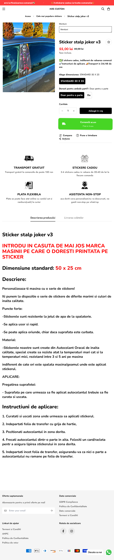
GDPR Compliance (68, 502)
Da (88, 95)
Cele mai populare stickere (49, 16)
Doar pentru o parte (72, 95)
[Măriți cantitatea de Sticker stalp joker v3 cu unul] (74, 111)
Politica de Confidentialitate (73, 506)
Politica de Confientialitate (15, 538)
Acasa (28, 16)
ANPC (5, 533)
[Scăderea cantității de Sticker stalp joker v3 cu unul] (62, 111)
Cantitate (63, 104)
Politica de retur (10, 542)
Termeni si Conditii (68, 515)
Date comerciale (67, 510)
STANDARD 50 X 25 (72, 81)
